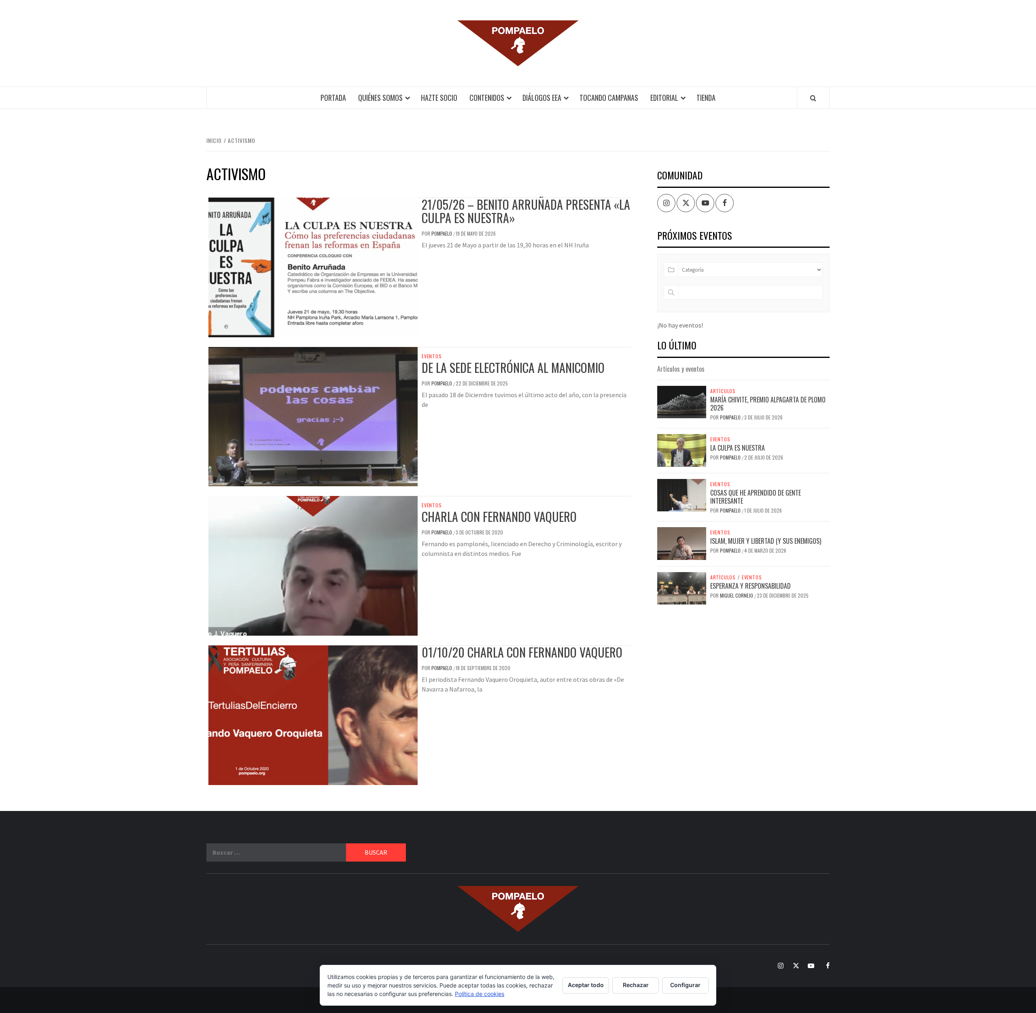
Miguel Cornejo (737, 595)
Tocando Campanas (609, 97)
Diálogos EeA (541, 97)
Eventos (432, 356)
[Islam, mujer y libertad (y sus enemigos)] (681, 542)
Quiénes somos (380, 97)
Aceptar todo (586, 984)
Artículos (723, 391)
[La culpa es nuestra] (681, 449)
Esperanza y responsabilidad (750, 586)
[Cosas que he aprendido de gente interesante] (681, 494)
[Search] (813, 98)
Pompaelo (442, 233)
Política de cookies (479, 993)
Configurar (685, 984)
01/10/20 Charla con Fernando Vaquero (522, 652)
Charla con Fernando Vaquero (499, 516)
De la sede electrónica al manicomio (513, 367)
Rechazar (636, 984)
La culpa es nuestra (737, 448)
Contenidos (486, 97)
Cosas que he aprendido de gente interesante (755, 497)
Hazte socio (439, 97)
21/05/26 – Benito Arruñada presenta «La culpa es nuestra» (526, 211)
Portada (333, 97)
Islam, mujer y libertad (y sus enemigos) (765, 541)
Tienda (705, 97)
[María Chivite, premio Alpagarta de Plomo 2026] (681, 401)
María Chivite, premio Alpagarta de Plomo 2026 (768, 404)
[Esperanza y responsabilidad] (681, 587)
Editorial (664, 97)
